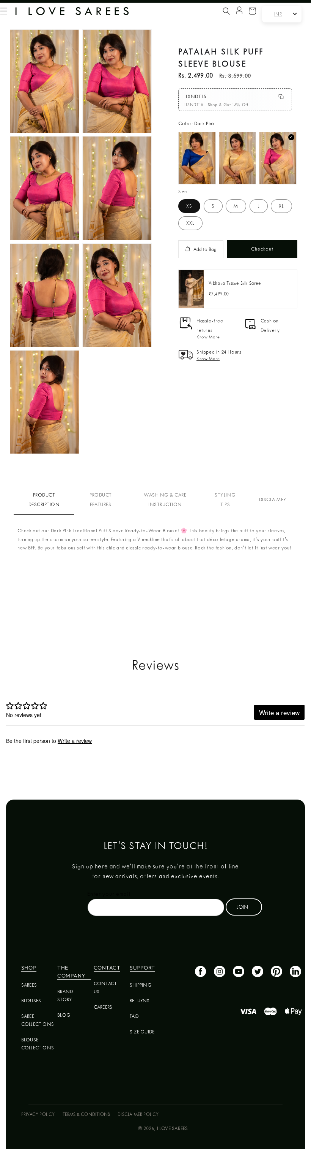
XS (189, 206)
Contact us (105, 987)
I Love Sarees (172, 1128)
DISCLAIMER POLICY (138, 1114)
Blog (64, 1015)
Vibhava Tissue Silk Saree (235, 283)
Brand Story (65, 995)
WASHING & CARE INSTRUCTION (165, 499)
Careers (103, 1007)
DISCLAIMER (272, 499)
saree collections (37, 1020)
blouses (31, 1000)
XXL (190, 223)
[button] (226, 11)
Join (242, 907)
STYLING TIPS (225, 499)
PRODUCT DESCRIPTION (44, 499)
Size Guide (142, 1032)
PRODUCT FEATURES (101, 499)
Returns (139, 1000)
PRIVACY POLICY (38, 1114)
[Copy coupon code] (281, 97)
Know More (208, 337)
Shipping (141, 985)
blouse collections (37, 1044)
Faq (134, 1016)
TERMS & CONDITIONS (86, 1114)
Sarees (29, 985)
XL (281, 206)
